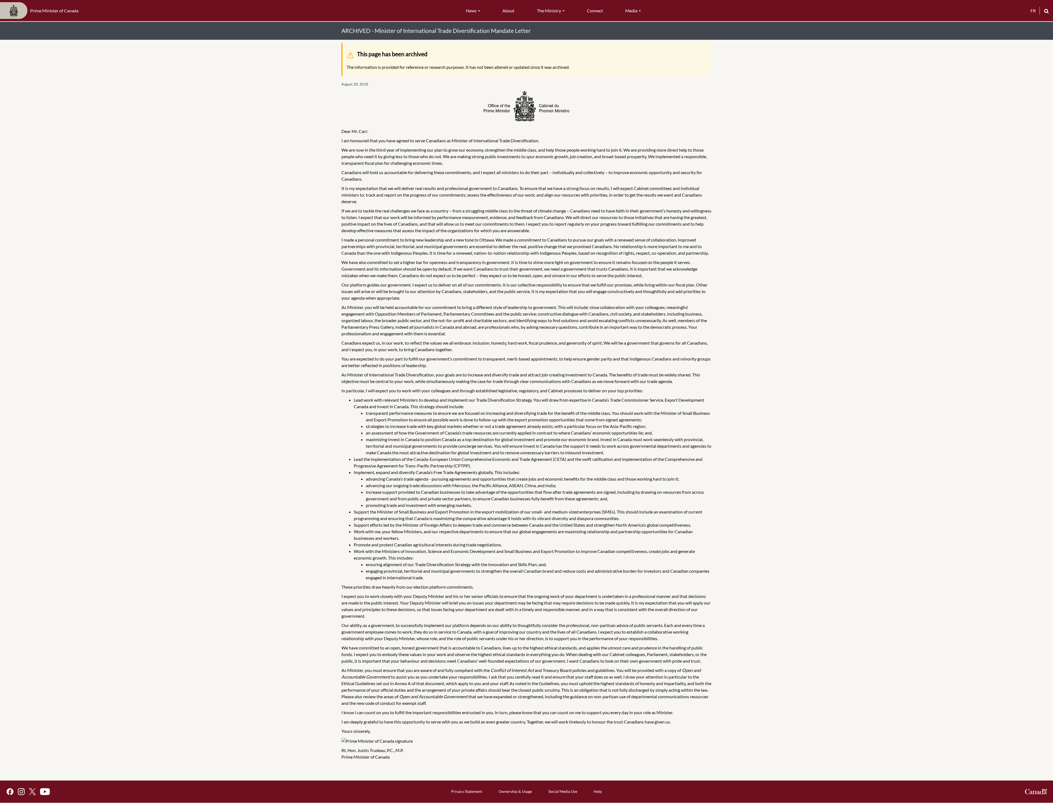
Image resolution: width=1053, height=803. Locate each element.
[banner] (41, 10)
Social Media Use (562, 791)
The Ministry (549, 10)
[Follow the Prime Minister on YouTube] (45, 791)
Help (598, 791)
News (471, 10)
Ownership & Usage (515, 791)
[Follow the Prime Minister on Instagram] (21, 791)
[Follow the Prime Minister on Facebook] (10, 791)
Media (631, 10)
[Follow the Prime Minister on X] (32, 791)
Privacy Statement (466, 791)
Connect (595, 10)
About (508, 10)
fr (1033, 10)
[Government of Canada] (1036, 791)
